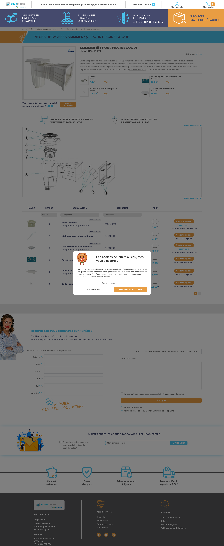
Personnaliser (93, 289)
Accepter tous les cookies (130, 289)
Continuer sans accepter (112, 283)
